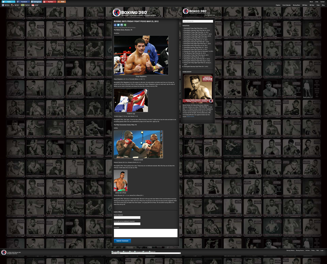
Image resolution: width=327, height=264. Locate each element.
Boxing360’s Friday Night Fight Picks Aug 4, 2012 (197, 36)
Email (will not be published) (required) (124, 221)
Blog (323, 5)
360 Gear (312, 5)
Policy (313, 250)
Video (318, 5)
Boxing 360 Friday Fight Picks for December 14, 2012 (198, 51)
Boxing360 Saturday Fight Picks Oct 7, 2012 (196, 66)
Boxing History (290, 250)
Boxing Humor (300, 250)
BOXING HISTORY (187, 72)
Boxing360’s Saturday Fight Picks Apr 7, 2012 (196, 42)
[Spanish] (152, 252)
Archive (308, 250)
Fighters (278, 5)
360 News (304, 5)
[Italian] (131, 252)
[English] (115, 252)
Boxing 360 (18, 252)
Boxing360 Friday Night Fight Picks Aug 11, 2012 (197, 43)
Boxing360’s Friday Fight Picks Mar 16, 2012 (196, 32)
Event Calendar (287, 5)
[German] (126, 252)
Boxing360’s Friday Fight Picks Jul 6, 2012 (195, 38)
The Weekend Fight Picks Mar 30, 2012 (195, 53)
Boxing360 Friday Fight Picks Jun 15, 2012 (195, 40)
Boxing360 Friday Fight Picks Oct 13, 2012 (195, 49)
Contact (323, 1)
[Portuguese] (138, 252)
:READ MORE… (190, 116)
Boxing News (296, 5)
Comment (116, 227)
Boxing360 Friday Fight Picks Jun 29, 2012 (195, 45)
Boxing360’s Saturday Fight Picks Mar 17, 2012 (197, 59)
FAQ (317, 250)
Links (316, 1)
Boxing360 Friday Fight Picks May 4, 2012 (195, 28)
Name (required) (118, 215)
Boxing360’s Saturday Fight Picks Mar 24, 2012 (197, 30)
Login (322, 250)
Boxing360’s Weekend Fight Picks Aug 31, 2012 (197, 61)
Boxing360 (117, 82)
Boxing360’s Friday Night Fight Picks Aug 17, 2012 (198, 34)
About (311, 1)
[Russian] (146, 252)
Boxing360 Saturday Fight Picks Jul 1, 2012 (196, 47)
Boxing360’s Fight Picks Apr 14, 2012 (194, 57)
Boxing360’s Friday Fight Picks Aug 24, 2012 (196, 55)
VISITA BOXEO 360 (210, 15)
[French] (120, 252)
